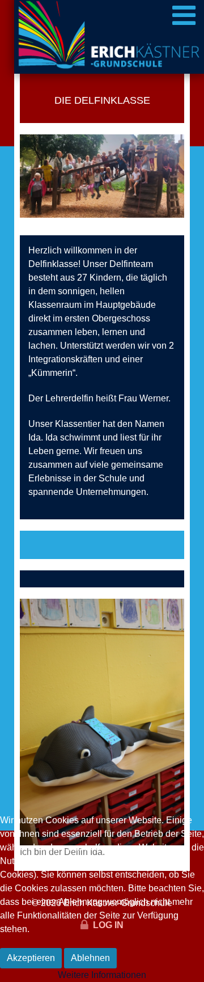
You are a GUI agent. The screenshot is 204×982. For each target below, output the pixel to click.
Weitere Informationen (102, 975)
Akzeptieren (31, 958)
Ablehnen (90, 958)
